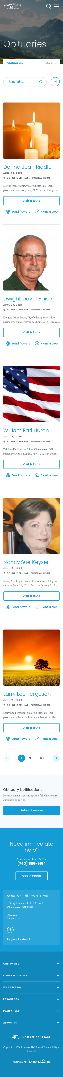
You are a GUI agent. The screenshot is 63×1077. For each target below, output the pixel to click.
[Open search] (49, 6)
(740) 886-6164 (31, 863)
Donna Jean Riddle (27, 166)
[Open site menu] (56, 6)
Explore (17, 939)
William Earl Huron (26, 430)
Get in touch (31, 876)
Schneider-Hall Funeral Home (27, 896)
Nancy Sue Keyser (26, 562)
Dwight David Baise (27, 298)
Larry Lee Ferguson (27, 693)
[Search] (41, 82)
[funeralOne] (39, 1061)
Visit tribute (32, 201)
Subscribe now (31, 810)
